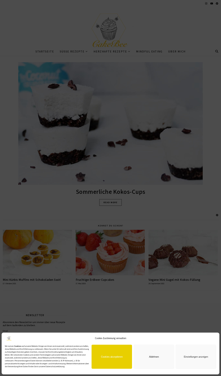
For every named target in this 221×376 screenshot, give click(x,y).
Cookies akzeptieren (112, 356)
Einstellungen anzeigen (196, 356)
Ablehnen (154, 356)
